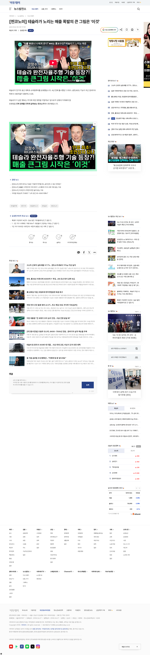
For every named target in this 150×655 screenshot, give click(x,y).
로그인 (111, 2)
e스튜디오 (39, 575)
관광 (10, 575)
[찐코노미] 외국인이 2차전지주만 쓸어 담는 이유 (27, 190)
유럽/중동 (80, 551)
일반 (10, 566)
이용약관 (33, 610)
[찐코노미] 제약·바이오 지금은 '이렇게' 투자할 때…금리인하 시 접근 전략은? (36, 184)
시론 (124, 540)
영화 (10, 582)
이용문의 (77, 610)
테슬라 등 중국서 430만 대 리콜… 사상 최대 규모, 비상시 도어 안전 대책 (53, 345)
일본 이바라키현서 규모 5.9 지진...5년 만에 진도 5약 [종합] (130, 91)
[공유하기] (121, 29)
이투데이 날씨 (95, 571)
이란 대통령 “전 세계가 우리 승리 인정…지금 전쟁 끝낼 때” (48, 318)
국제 (79, 529)
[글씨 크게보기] (137, 29)
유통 (51, 551)
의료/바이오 (53, 555)
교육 (111, 537)
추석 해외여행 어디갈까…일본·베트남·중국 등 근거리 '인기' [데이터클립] (128, 268)
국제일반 (80, 537)
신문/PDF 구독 (131, 2)
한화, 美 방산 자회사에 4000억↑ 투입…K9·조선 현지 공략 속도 (51, 279)
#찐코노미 (54, 206)
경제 (65, 529)
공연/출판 (11, 590)
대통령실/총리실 (98, 533)
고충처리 (69, 610)
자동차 (52, 540)
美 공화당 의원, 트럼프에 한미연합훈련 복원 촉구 (45, 292)
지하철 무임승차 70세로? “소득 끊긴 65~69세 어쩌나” (30, 193)
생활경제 (66, 540)
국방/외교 (96, 540)
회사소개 (24, 610)
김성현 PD (23, 30)
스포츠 (11, 593)
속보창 (123, 2)
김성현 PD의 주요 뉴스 (20, 216)
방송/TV (11, 579)
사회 (111, 529)
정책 (38, 540)
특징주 (116, 408)
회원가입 (117, 2)
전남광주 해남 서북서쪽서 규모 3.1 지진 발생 (128, 118)
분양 (38, 544)
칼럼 (124, 551)
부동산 (39, 529)
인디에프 (114, 456)
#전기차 (23, 206)
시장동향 (39, 533)
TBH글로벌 (115, 467)
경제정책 (66, 533)
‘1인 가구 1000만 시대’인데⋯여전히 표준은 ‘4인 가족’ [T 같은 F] (33, 227)
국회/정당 (96, 537)
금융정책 (25, 533)
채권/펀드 (11, 555)
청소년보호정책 (58, 610)
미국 (79, 540)
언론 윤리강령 (36, 629)
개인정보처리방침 (45, 610)
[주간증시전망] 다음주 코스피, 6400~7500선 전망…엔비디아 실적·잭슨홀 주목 (57, 331)
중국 (79, 544)
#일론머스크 (34, 206)
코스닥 (133, 451)
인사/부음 (112, 551)
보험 (24, 540)
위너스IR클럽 (82, 571)
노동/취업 (112, 544)
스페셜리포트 (54, 571)
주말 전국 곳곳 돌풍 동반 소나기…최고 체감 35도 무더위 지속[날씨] (52, 305)
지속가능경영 (109, 571)
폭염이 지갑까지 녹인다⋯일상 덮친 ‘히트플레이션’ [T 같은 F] (31, 220)
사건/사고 (112, 540)
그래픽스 (53, 9)
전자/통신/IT (54, 537)
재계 (51, 533)
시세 (10, 540)
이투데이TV (40, 571)
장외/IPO (11, 544)
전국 (111, 548)
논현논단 (125, 533)
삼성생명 (114, 473)
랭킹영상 (39, 579)
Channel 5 (68, 571)
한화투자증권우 (116, 478)
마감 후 (125, 548)
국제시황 (11, 562)
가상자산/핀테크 (27, 551)
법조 (111, 533)
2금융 (24, 544)
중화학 (52, 544)
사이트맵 (118, 610)
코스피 (116, 451)
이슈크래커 (35, 9)
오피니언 (126, 529)
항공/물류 (53, 548)
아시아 (79, 548)
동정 (111, 555)
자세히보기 (33, 216)
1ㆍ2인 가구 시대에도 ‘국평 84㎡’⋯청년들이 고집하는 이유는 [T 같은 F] (35, 223)
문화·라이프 (12, 571)
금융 (24, 529)
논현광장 (125, 537)
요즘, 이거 (45, 9)
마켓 (10, 529)
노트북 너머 (126, 555)
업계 (38, 537)
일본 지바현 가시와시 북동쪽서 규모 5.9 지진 (125, 102)
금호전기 (114, 461)
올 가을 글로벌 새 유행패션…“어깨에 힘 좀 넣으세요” (46, 358)
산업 (51, 529)
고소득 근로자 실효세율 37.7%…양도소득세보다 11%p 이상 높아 (51, 265)
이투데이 (11, 16)
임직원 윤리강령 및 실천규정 (59, 629)
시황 (10, 537)
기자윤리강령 (46, 629)
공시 (10, 533)
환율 (10, 558)
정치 (95, 529)
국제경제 (80, 533)
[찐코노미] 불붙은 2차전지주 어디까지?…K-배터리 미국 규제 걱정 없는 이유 (36, 187)
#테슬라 (44, 206)
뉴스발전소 (20, 9)
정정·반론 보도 (88, 610)
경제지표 (66, 537)
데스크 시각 (126, 544)
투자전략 (132, 408)
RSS (138, 2)
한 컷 (60, 9)
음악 (10, 586)
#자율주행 (14, 206)
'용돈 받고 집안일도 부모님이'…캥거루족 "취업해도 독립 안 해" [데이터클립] (128, 285)
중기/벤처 (53, 558)
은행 (24, 537)
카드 (24, 548)
